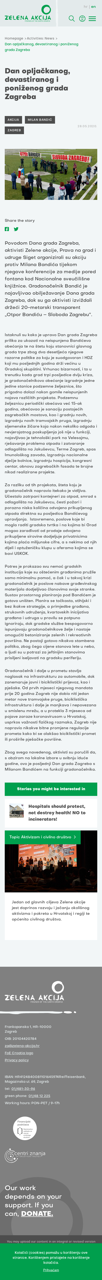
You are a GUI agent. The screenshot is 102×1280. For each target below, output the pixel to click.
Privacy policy (17, 1060)
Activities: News (40, 38)
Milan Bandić (40, 120)
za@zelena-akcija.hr (22, 1046)
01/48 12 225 (39, 1096)
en (93, 7)
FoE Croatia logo (19, 1053)
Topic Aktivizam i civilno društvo (40, 837)
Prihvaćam (51, 1270)
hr (86, 7)
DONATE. (37, 1214)
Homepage (14, 38)
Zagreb (14, 130)
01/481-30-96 (23, 1089)
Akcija (13, 120)
